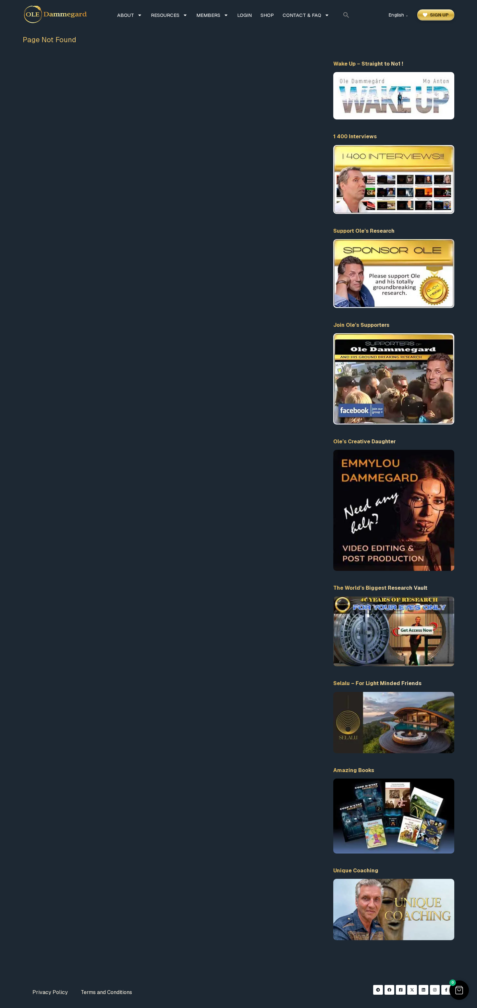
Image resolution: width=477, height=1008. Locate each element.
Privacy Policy (50, 992)
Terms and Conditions (106, 992)
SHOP (267, 15)
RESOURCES (165, 15)
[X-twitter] (412, 990)
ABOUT (125, 15)
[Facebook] (389, 990)
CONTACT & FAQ (302, 15)
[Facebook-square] (401, 990)
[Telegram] (378, 990)
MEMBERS (208, 15)
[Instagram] (435, 990)
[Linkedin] (423, 990)
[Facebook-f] (446, 990)
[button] (346, 14)
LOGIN (244, 15)
